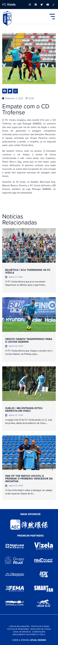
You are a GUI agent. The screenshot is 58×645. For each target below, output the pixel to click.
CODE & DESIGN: (29, 640)
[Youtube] (47, 4)
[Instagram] (30, 4)
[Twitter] (41, 4)
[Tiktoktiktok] (53, 4)
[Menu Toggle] (52, 16)
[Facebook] (35, 4)
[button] (4, 91)
